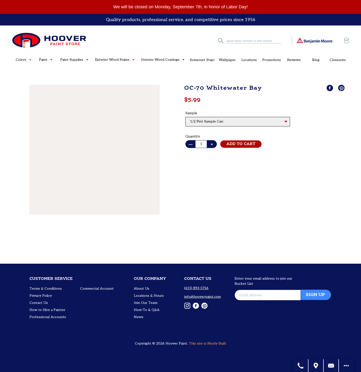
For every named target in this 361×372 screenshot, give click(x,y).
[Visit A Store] (316, 365)
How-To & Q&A (147, 310)
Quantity (192, 136)
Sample (191, 113)
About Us (141, 288)
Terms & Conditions (45, 288)
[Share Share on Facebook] (330, 88)
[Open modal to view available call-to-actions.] (346, 365)
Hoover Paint (176, 343)
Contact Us (38, 303)
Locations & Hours (149, 296)
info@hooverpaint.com (202, 297)
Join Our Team (145, 303)
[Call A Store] (300, 365)
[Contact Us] (331, 365)
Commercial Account (97, 288)
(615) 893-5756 (196, 288)
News (138, 317)
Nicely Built (216, 343)
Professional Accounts (47, 317)
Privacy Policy (40, 296)
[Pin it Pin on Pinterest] (342, 88)
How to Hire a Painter (47, 310)
